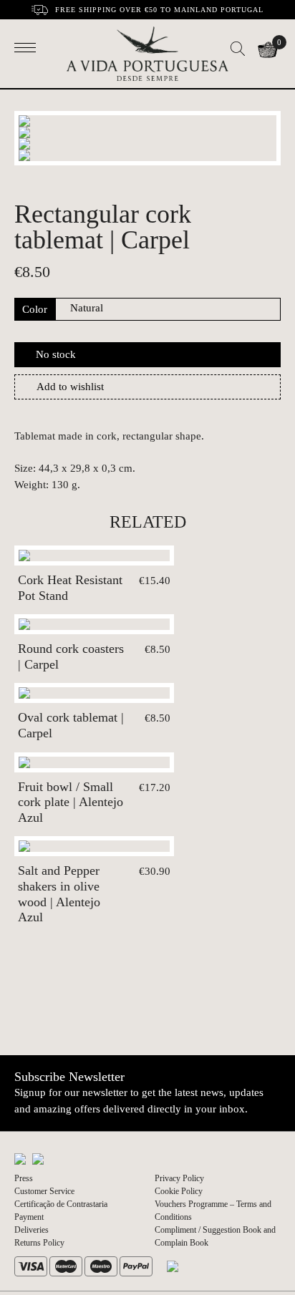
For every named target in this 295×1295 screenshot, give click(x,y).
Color (34, 309)
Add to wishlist (70, 386)
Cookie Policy (179, 1191)
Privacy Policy (179, 1178)
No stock (56, 354)
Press (23, 1178)
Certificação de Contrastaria (60, 1204)
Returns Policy (39, 1243)
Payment (29, 1217)
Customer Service (44, 1191)
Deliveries (31, 1230)
